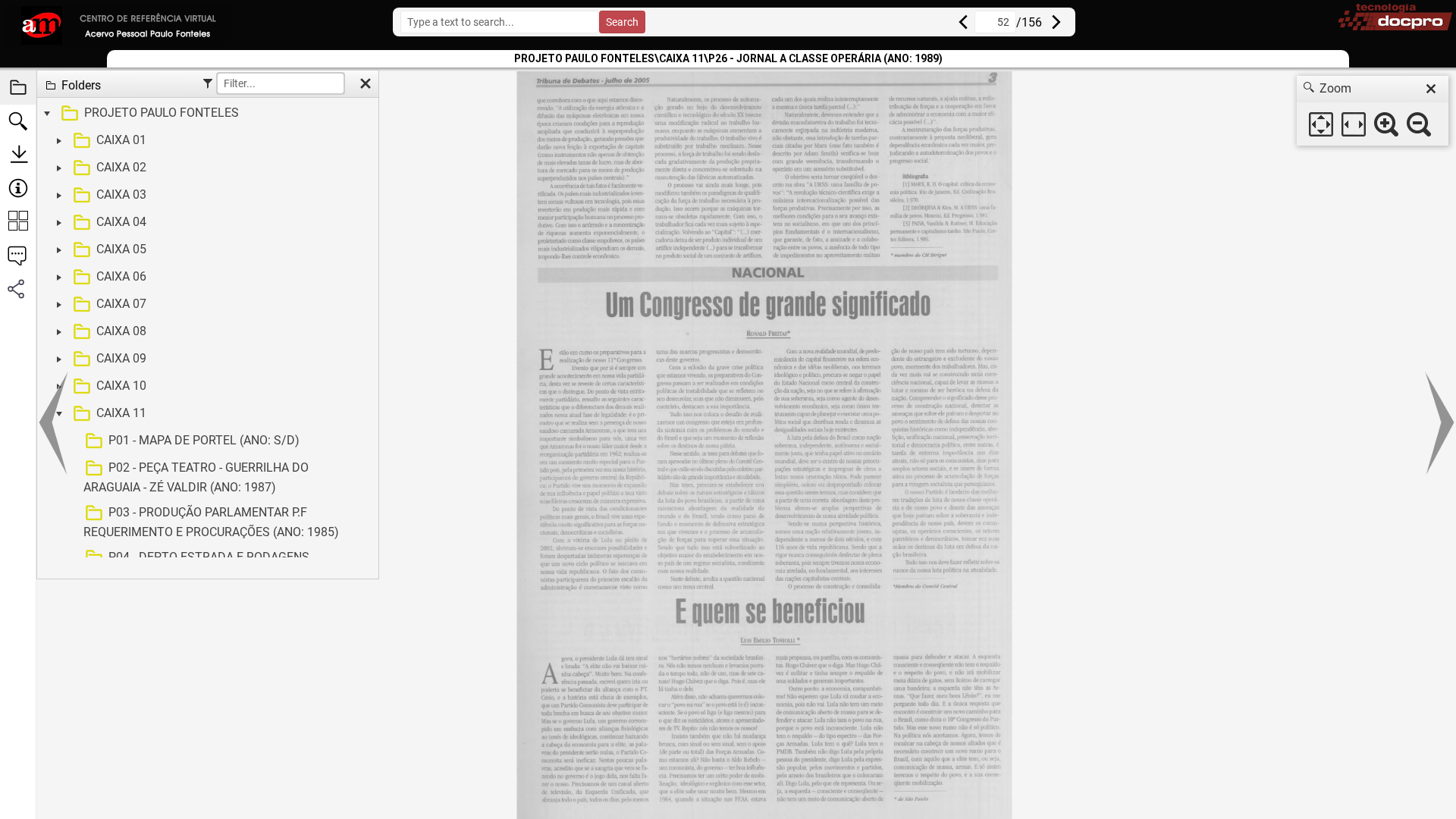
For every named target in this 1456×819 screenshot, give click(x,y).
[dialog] (1372, 111)
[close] (1431, 88)
